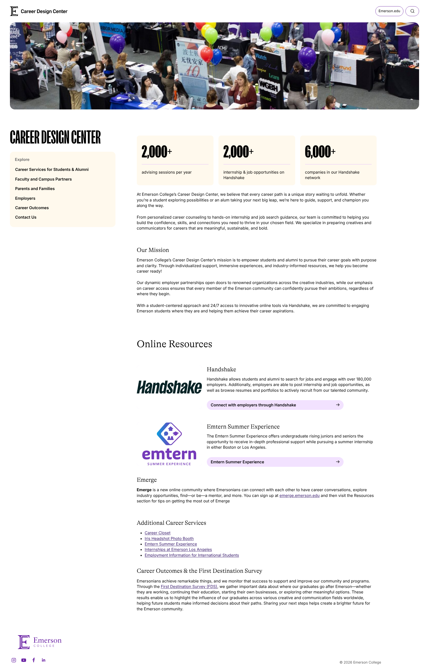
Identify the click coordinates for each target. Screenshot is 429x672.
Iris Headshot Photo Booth (169, 538)
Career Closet (158, 532)
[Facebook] (33, 660)
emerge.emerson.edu (300, 495)
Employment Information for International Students (192, 555)
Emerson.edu (389, 11)
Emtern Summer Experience (171, 543)
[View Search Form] (412, 11)
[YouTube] (23, 660)
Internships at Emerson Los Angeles (178, 549)
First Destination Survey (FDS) (189, 586)
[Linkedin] (43, 660)
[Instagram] (13, 660)
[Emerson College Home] (30, 9)
